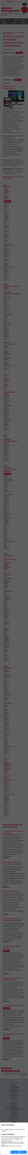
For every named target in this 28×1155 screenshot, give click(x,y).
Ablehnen (23, 1152)
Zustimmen (15, 1152)
